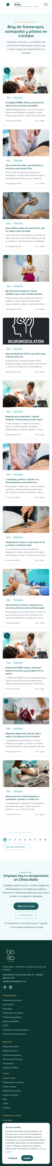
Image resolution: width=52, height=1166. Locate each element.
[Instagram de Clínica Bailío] (11, 987)
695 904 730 (8, 978)
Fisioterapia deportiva (12, 1000)
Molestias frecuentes (12, 1091)
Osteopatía (7, 1009)
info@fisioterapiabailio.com (14, 981)
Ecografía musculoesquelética (16, 1030)
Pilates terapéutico (11, 1046)
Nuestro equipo (9, 1086)
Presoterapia (8, 1063)
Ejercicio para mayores (12, 1059)
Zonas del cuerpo (10, 1095)
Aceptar (27, 1158)
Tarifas (6, 1103)
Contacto (7, 1107)
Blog (5, 1099)
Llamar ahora (26, 915)
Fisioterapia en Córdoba (13, 1082)
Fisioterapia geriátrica (12, 1017)
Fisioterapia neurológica (13, 1013)
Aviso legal (7, 1120)
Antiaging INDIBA (10, 1067)
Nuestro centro (9, 1078)
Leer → (43, 120)
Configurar (12, 1158)
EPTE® (5, 1025)
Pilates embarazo (10, 1051)
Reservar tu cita (26, 906)
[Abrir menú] (45, 4)
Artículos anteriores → (16, 847)
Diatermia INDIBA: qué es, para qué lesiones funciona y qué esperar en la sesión (24, 670)
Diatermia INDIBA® (11, 1021)
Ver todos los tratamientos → (15, 1034)
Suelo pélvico (8, 1004)
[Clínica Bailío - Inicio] (26, 956)
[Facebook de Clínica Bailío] (5, 987)
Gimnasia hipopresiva (12, 1055)
